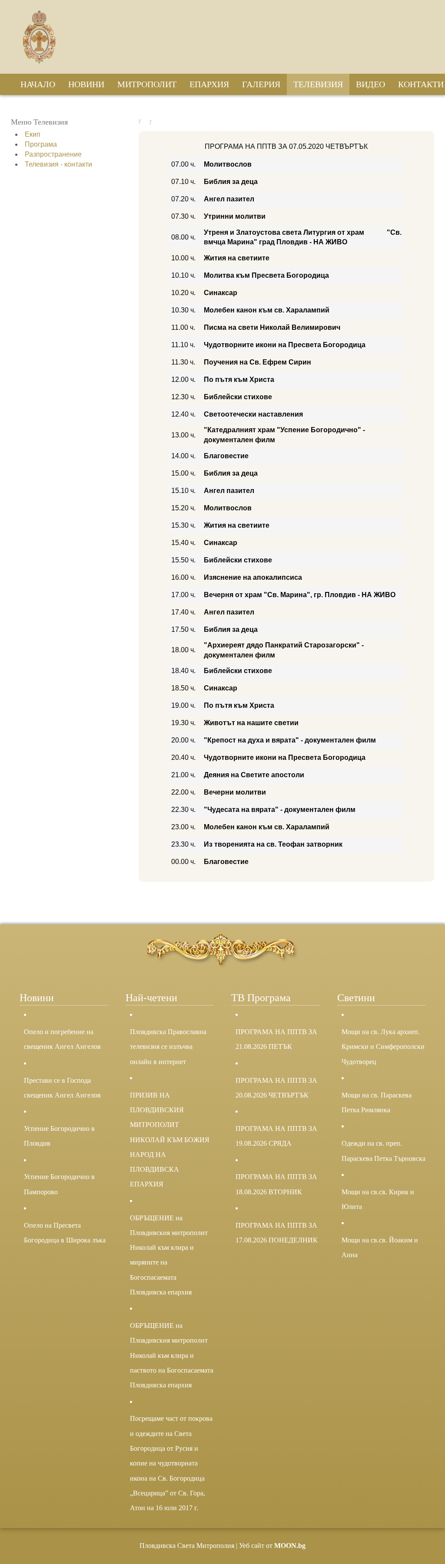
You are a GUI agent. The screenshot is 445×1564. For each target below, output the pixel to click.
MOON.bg (290, 1545)
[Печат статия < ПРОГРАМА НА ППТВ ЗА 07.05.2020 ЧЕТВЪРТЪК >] (142, 121)
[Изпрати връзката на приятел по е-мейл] (152, 121)
